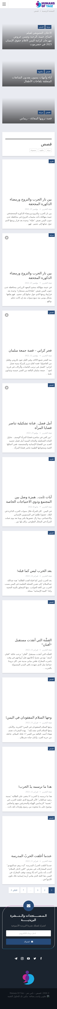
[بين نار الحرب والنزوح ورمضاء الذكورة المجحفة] (28, 176)
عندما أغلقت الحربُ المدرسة (31, 856)
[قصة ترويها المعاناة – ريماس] (28, 106)
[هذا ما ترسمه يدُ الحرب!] (28, 763)
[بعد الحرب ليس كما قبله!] (28, 547)
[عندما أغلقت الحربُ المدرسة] (28, 833)
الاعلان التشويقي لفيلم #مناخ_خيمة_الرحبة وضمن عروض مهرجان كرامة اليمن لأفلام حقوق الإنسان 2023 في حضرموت (29, 38)
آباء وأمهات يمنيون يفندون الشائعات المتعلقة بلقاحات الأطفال (32, 79)
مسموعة (33, 150)
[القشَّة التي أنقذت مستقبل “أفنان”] (28, 617)
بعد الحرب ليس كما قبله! (34, 571)
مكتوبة (40, 72)
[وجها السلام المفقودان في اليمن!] (28, 694)
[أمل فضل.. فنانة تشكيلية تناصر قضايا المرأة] (28, 400)
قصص (41, 27)
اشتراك (27, 942)
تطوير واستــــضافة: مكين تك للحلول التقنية (27, 996)
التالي (14, 890)
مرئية (48, 27)
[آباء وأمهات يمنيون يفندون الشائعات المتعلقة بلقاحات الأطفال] (28, 69)
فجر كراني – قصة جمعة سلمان (30, 350)
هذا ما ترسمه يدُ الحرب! (35, 786)
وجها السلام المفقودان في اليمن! (29, 717)
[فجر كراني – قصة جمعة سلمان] (28, 327)
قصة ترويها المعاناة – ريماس (36, 118)
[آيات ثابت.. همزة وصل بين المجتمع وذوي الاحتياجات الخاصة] (28, 474)
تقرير (52, 161)
